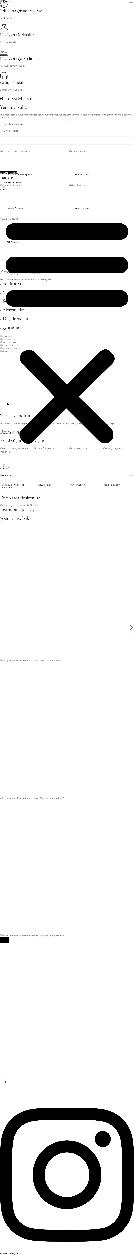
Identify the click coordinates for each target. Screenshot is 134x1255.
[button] (67, 330)
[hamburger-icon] (131, 2)
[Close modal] (4, 940)
